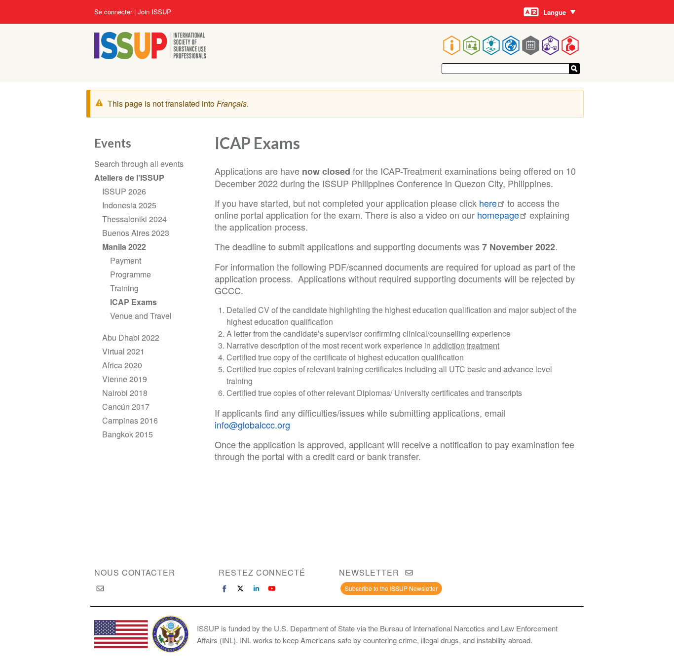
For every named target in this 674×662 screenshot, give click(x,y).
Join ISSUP (154, 12)
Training (124, 288)
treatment (483, 345)
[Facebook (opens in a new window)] (224, 588)
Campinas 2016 (130, 420)
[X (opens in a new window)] (240, 588)
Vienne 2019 (124, 379)
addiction (449, 345)
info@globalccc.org (252, 424)
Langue (554, 12)
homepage (498, 214)
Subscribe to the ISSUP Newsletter (391, 588)
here (488, 202)
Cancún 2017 (126, 406)
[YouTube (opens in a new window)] (272, 588)
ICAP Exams (133, 302)
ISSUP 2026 (124, 191)
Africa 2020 (122, 365)
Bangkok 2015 (127, 434)
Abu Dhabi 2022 (130, 337)
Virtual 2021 (123, 351)
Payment (125, 260)
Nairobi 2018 (125, 392)
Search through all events (139, 163)
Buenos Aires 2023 (135, 232)
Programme (130, 274)
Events (112, 143)
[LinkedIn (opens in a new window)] (256, 588)
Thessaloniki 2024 (134, 219)
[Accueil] (150, 56)
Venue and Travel (141, 315)
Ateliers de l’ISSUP (129, 177)
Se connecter (113, 12)
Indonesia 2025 (129, 205)
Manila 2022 (124, 246)
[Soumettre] (574, 68)
